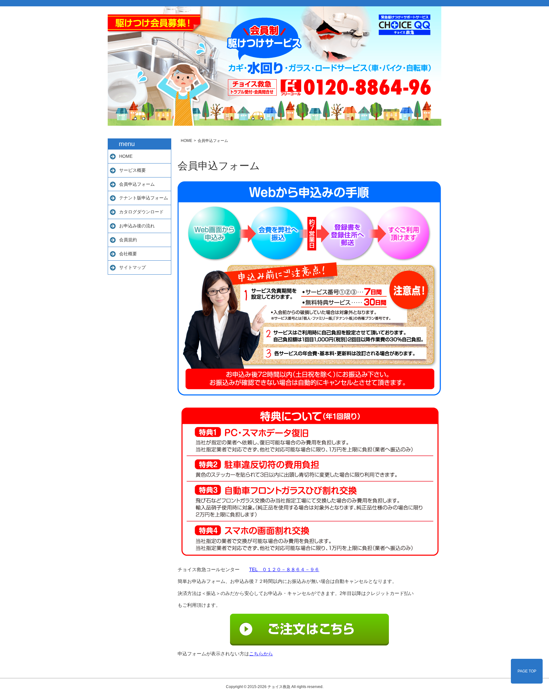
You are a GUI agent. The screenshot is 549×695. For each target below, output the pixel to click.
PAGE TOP (527, 671)
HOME (125, 156)
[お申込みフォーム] (309, 629)
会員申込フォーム (137, 184)
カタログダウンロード (141, 211)
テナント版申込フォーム (143, 197)
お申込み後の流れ (137, 225)
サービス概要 (132, 170)
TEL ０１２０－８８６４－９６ (284, 569)
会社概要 (128, 253)
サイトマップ (132, 267)
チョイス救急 (279, 687)
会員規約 (128, 239)
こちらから (261, 653)
